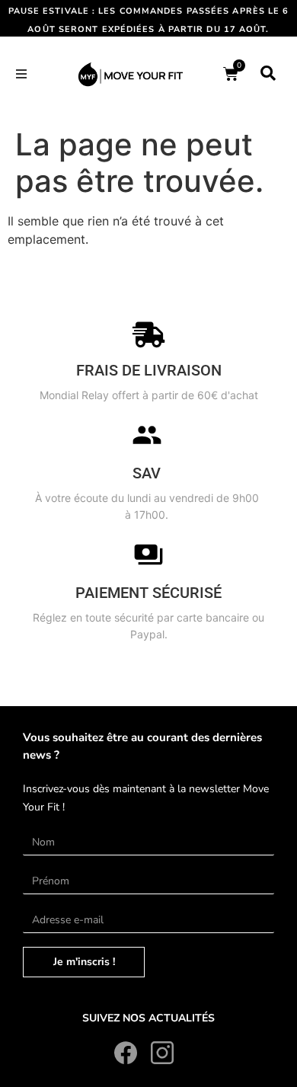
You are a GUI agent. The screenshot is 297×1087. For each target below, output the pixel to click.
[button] (21, 74)
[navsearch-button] (268, 74)
